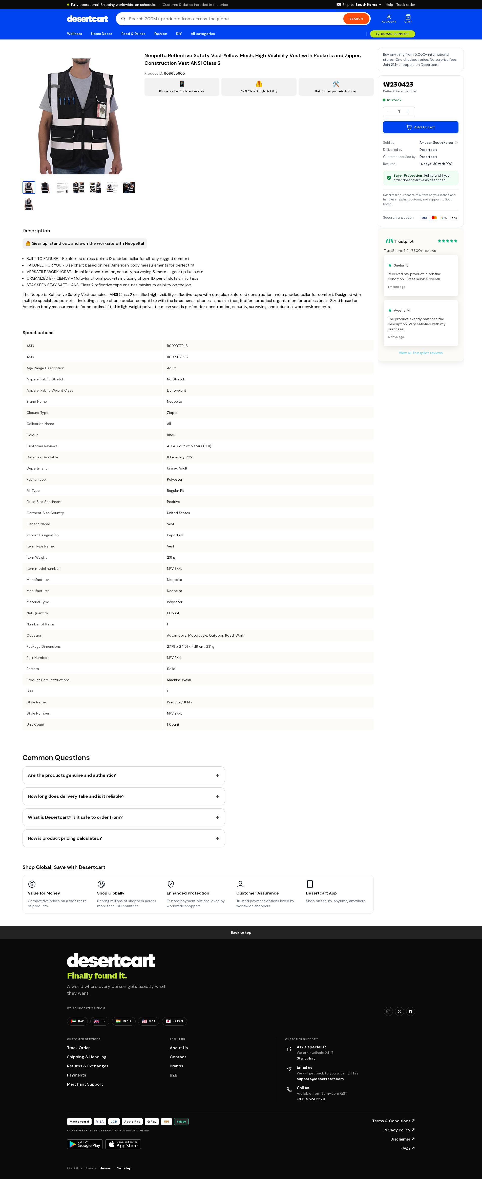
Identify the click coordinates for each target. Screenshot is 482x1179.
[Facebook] (410, 1011)
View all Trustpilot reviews (421, 353)
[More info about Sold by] (456, 142)
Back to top (241, 932)
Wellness (74, 34)
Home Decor (101, 34)
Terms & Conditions (393, 1121)
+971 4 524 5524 (311, 1099)
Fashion (160, 34)
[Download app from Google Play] (84, 1144)
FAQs (408, 1148)
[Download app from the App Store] (123, 1144)
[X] (399, 1011)
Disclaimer (402, 1139)
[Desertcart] (87, 18)
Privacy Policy (399, 1130)
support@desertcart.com (320, 1078)
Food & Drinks (133, 34)
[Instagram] (388, 1011)
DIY (179, 34)
